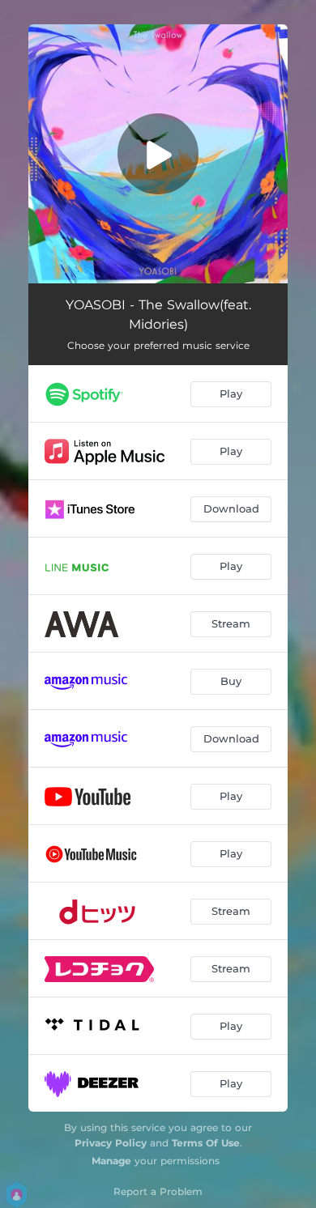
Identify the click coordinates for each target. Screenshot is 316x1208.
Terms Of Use (206, 1143)
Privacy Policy (111, 1143)
